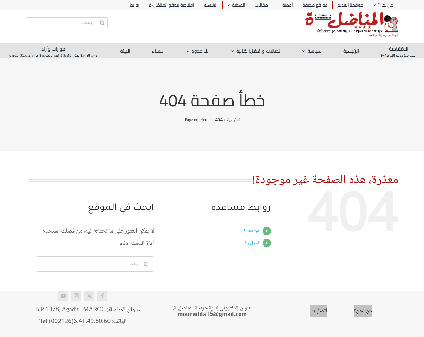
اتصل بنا (252, 243)
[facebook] (102, 296)
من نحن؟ (251, 231)
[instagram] (76, 296)
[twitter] (89, 296)
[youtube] (63, 296)
